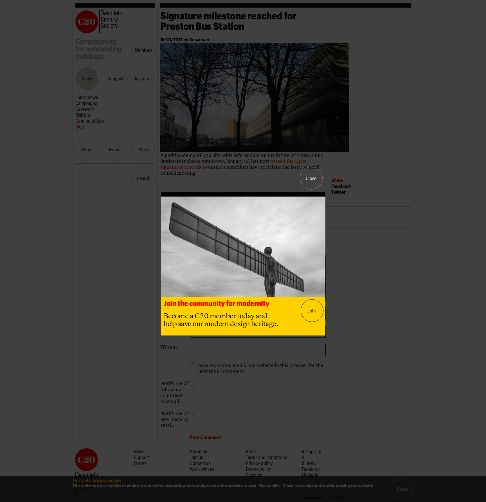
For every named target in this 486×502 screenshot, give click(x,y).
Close (311, 178)
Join (312, 310)
